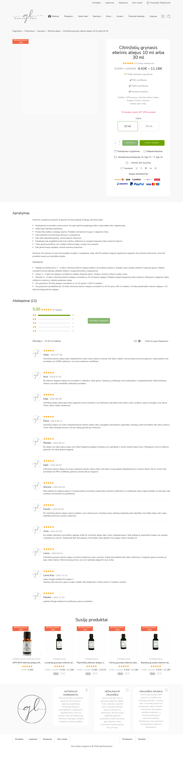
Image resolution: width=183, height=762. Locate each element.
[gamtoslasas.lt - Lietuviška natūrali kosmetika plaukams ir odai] (28, 16)
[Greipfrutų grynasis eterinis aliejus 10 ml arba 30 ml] (169, 31)
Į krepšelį (130, 143)
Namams (97, 16)
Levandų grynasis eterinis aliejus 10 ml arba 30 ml (59, 662)
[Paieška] (169, 16)
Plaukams (68, 16)
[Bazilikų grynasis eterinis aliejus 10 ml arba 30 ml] (156, 641)
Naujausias (163, 341)
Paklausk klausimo (154, 151)
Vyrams (119, 16)
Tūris (138, 118)
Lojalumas (109, 2)
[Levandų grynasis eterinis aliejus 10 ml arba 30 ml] (59, 641)
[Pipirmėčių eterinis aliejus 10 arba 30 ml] (91, 641)
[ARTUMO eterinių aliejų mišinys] (27, 641)
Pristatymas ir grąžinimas (128, 151)
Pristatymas (127, 739)
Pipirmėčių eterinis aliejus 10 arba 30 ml (91, 662)
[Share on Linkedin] (151, 168)
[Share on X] (137, 168)
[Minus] (119, 144)
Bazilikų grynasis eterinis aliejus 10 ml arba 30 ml (156, 662)
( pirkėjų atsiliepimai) (144, 63)
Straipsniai (123, 2)
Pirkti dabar (152, 143)
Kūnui (108, 16)
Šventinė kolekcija (136, 16)
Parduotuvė (30, 31)
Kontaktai (96, 2)
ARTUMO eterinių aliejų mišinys (27, 662)
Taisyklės (142, 739)
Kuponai (153, 16)
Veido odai (83, 16)
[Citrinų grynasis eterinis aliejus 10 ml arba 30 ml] (163, 31)
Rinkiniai (55, 16)
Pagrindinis (17, 31)
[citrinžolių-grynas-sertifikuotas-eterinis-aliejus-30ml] (59, 76)
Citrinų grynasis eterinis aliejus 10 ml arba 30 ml (123, 662)
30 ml (63, 674)
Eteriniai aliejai (54, 31)
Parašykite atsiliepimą (99, 320)
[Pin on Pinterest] (146, 168)
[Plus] (119, 141)
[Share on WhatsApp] (155, 168)
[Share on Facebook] (141, 168)
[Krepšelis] (163, 16)
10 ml (56, 674)
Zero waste (137, 2)
